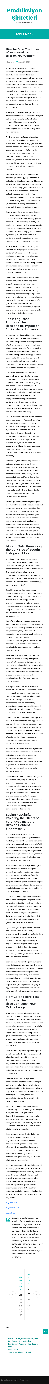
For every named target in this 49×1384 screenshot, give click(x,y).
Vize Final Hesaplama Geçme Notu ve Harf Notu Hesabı (20, 1297)
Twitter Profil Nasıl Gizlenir (19, 1352)
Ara (7, 1327)
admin (11, 62)
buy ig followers (12, 1208)
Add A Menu (24, 34)
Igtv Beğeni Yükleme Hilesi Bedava (23, 1344)
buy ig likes (10, 1213)
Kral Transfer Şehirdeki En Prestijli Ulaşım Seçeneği (28, 1291)
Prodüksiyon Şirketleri (24, 14)
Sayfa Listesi (13, 1349)
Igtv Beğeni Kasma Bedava (20, 1341)
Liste (10, 1346)
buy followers (11, 1202)
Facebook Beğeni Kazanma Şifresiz (23, 1338)
